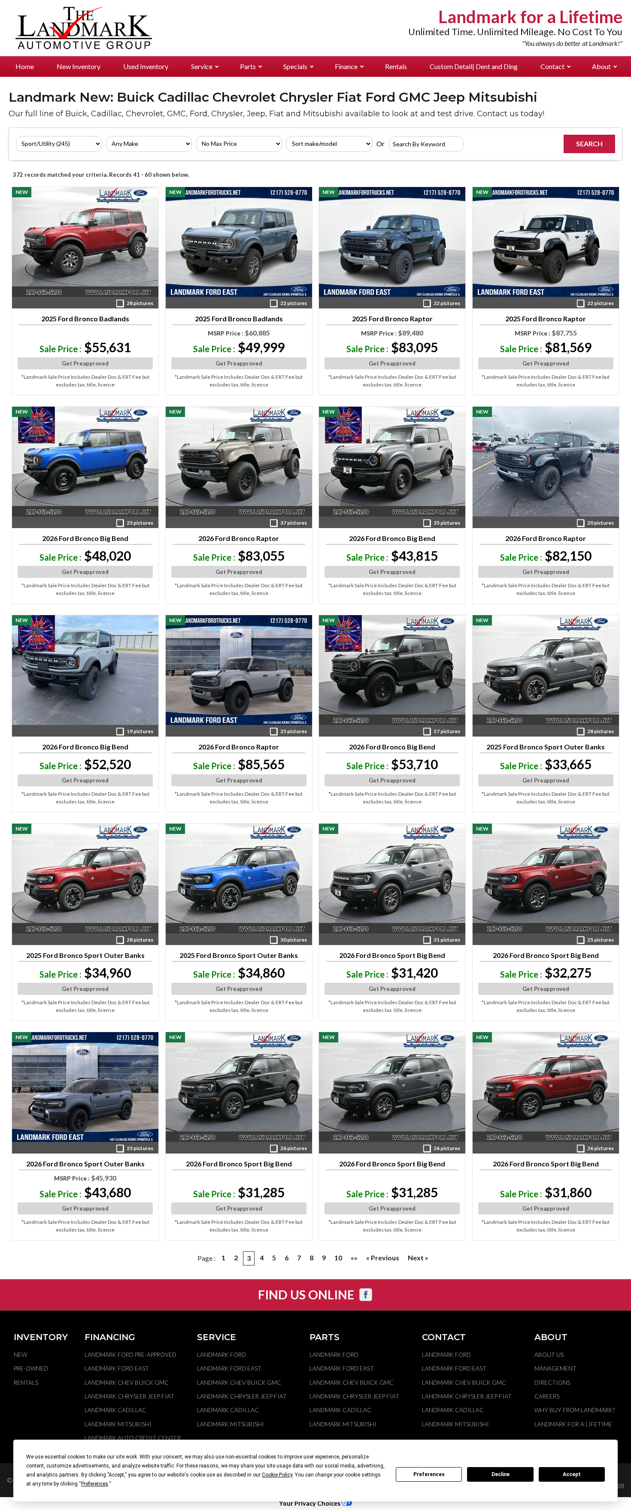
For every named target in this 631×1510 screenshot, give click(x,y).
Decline (500, 1474)
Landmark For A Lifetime (573, 1424)
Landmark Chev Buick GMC (127, 1382)
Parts (248, 66)
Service (201, 66)
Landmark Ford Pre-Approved (130, 1354)
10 (338, 1257)
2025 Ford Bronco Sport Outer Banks (545, 746)
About (601, 66)
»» (354, 1257)
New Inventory (78, 66)
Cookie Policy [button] (277, 1475)
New (20, 1354)
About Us (549, 1354)
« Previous (382, 1257)
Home (24, 66)
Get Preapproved (85, 363)
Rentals (396, 66)
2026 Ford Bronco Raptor (238, 538)
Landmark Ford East (117, 1368)
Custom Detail (474, 66)
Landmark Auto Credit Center (133, 1437)
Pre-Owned (31, 1368)
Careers (546, 1396)
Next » (418, 1257)
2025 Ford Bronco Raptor (392, 318)
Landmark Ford (221, 1354)
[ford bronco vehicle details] (85, 242)
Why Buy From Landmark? (574, 1410)
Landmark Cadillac (115, 1410)
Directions (552, 1382)
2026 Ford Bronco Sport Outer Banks (85, 1163)
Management (555, 1368)
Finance (346, 66)
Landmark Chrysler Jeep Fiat (129, 1396)
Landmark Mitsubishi (118, 1424)
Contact (552, 66)
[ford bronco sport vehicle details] (546, 670)
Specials (295, 66)
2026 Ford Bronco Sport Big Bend (392, 955)
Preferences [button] (94, 1484)
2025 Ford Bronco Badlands (85, 318)
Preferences (429, 1474)
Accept (572, 1474)
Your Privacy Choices (310, 1503)
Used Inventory (145, 66)
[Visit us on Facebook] (365, 1294)
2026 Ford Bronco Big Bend (85, 538)
